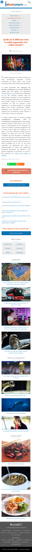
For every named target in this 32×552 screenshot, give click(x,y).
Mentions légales (6, 530)
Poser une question (16, 534)
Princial (3, 540)
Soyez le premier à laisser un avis (16, 185)
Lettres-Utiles (10, 540)
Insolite (14, 20)
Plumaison (20, 244)
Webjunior (27, 540)
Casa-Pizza (25, 542)
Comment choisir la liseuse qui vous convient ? (16, 198)
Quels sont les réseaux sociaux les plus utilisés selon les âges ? (14, 222)
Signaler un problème (25, 532)
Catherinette (7, 244)
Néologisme (19, 252)
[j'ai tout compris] (16, 4)
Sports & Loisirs (14, 32)
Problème (21, 164)
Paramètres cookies (12, 532)
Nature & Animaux (14, 25)
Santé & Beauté (14, 27)
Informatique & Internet (14, 18)
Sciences (14, 30)
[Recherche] (29, 2)
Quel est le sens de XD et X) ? (12, 202)
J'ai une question (16, 11)
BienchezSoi (20, 540)
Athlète (8, 252)
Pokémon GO (10, 93)
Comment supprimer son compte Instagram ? (16, 206)
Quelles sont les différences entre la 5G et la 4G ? (16, 216)
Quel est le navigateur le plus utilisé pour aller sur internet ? (15, 211)
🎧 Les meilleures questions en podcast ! (16, 171)
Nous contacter (17, 530)
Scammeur (20, 248)
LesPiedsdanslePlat (16, 544)
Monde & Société (14, 23)
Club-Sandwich (16, 542)
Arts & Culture (14, 16)
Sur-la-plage (7, 542)
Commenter (12, 164)
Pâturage (7, 248)
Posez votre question (16, 233)
